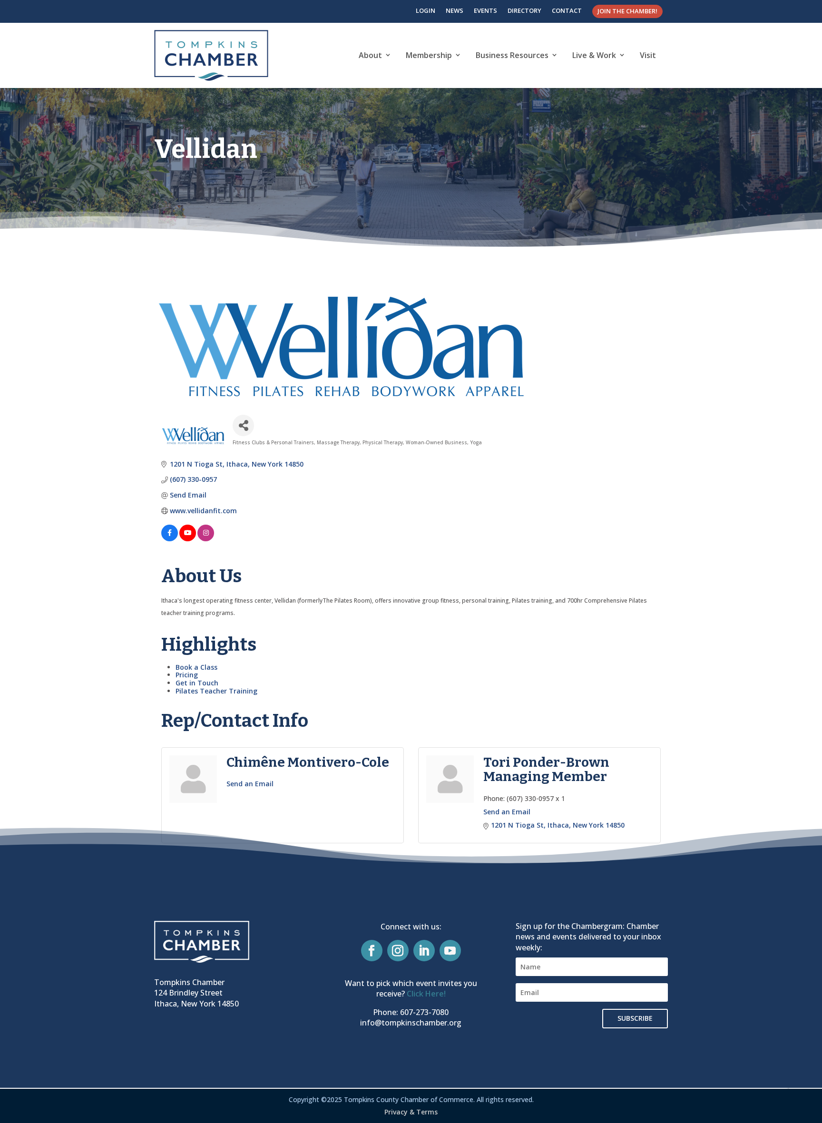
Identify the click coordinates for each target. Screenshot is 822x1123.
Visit (648, 55)
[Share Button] (243, 425)
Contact (567, 10)
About (370, 55)
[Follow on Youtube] (450, 950)
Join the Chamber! (627, 11)
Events (485, 10)
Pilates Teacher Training (216, 690)
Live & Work (594, 55)
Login (425, 10)
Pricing (187, 674)
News (454, 10)
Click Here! (426, 993)
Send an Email (250, 783)
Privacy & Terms (411, 1111)
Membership (429, 55)
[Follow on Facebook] (371, 950)
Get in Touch (197, 682)
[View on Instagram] (205, 538)
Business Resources (512, 55)
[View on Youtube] (187, 538)
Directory (524, 10)
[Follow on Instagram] (398, 950)
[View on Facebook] (169, 538)
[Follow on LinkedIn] (424, 950)
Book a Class (196, 667)
